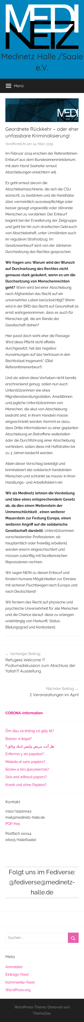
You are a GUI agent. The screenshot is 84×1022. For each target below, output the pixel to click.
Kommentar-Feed (19, 982)
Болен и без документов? (27, 769)
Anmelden (13, 967)
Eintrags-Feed (16, 974)
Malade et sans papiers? (25, 762)
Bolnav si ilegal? (18, 739)
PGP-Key (12, 824)
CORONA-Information (24, 713)
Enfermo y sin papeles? (24, 754)
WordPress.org (17, 990)
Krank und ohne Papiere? (26, 785)
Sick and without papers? (26, 777)
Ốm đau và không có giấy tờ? (29, 731)
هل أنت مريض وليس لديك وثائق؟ (29, 746)
